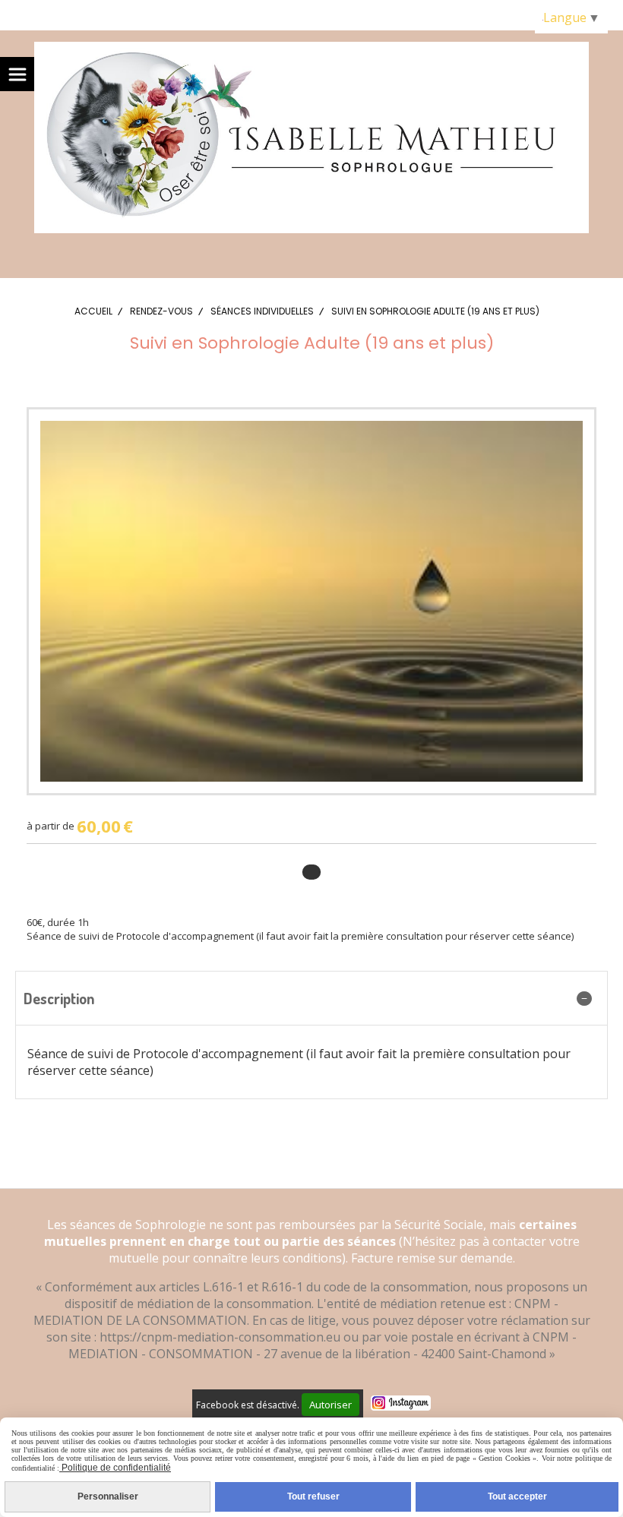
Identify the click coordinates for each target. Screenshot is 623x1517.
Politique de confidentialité (115, 1467)
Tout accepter (517, 1496)
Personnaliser (107, 1496)
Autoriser (330, 1404)
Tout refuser (313, 1496)
